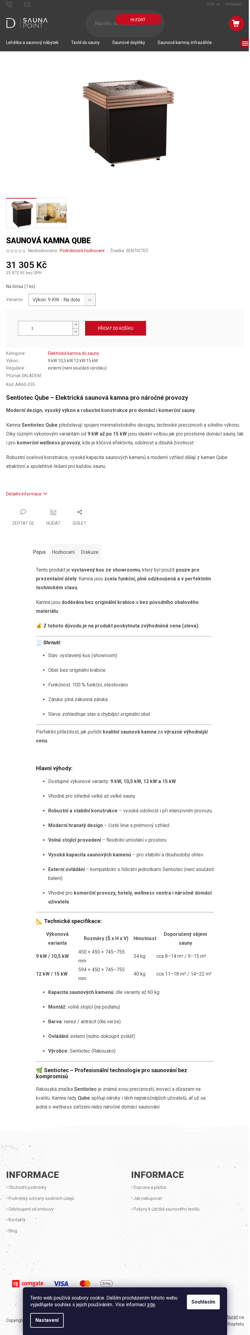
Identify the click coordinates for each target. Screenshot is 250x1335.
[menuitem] (32, 42)
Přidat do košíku (115, 328)
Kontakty (17, 1219)
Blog (12, 1230)
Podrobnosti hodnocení (82, 250)
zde (151, 1304)
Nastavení (47, 1320)
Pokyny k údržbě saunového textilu (166, 1209)
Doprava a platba (149, 1187)
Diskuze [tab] (89, 552)
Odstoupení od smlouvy (31, 1209)
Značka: (129, 250)
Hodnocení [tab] (63, 552)
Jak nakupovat (147, 1198)
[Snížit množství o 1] (76, 331)
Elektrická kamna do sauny (73, 353)
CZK (211, 4)
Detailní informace (23, 493)
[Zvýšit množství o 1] (76, 324)
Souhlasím (203, 1302)
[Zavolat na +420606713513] (15, 4)
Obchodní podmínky (27, 1187)
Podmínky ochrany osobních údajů (41, 1198)
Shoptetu (235, 1324)
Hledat (137, 19)
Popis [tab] (39, 552)
